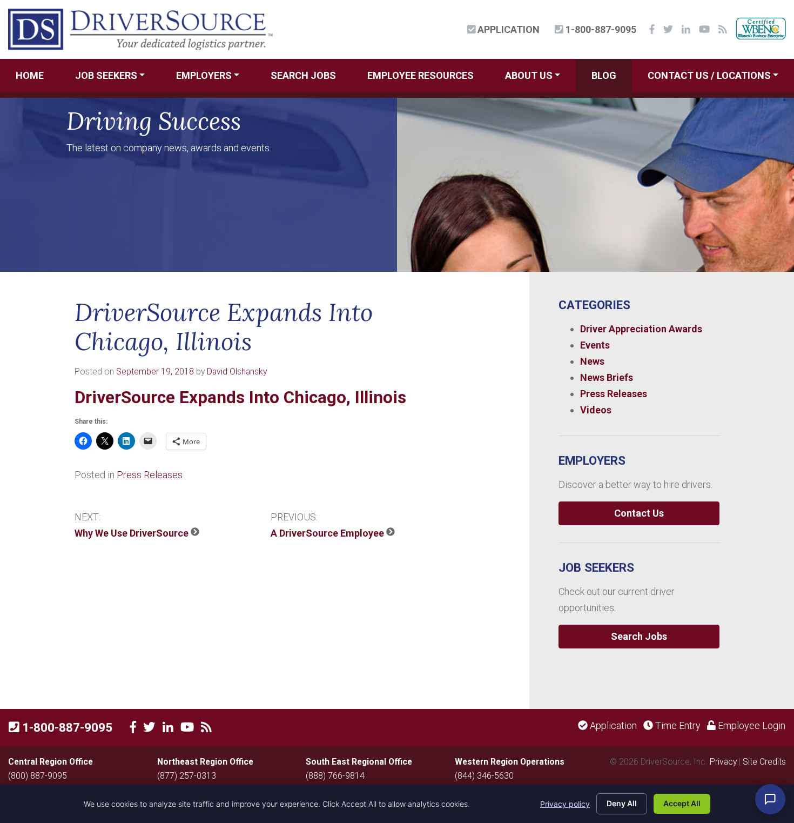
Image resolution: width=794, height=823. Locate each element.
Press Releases (150, 474)
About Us (529, 75)
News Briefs (606, 377)
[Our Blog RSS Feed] (206, 727)
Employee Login (750, 725)
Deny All (622, 803)
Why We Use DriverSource (133, 533)
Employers (204, 75)
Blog (603, 75)
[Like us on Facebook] (133, 727)
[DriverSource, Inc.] (140, 28)
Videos (595, 410)
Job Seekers (106, 75)
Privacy (723, 762)
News (592, 361)
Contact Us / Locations (709, 75)
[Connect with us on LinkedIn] (168, 727)
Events (595, 345)
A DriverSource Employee (328, 533)
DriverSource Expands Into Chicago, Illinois (240, 397)
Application (507, 29)
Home (30, 75)
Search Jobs (303, 75)
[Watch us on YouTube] (187, 727)
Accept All (682, 803)
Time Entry (677, 725)
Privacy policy (565, 803)
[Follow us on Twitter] (149, 727)
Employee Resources (420, 75)
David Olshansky (237, 371)
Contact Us (639, 513)
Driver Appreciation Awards (641, 328)
